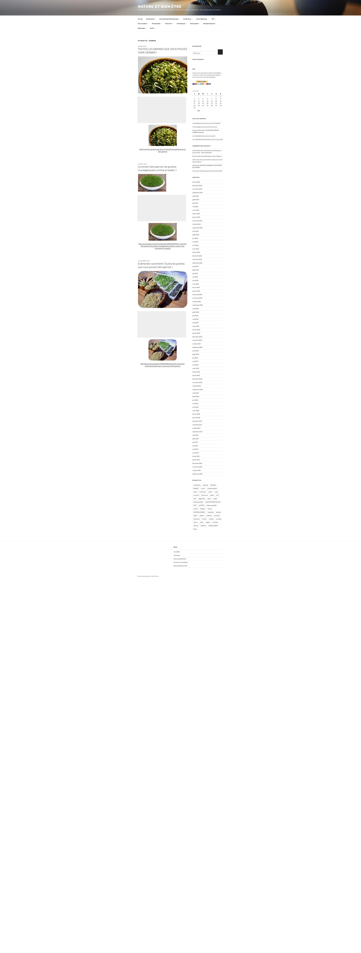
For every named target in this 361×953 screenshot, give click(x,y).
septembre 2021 (197, 263)
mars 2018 (195, 410)
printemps (196, 519)
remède (211, 519)
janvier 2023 (196, 217)
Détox (212, 495)
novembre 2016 (197, 467)
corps (216, 492)
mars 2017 (195, 453)
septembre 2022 (197, 228)
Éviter (195, 529)
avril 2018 (195, 407)
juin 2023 (195, 203)
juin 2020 (195, 315)
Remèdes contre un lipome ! (213, 156)
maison (195, 509)
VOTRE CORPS (213, 525)
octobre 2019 (196, 344)
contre (210, 492)
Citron (195, 492)
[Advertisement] (161, 110)
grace (209, 498)
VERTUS (203, 525)
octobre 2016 (196, 470)
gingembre (202, 498)
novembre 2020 (197, 298)
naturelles (211, 512)
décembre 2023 (197, 185)
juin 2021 (195, 273)
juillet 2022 (195, 234)
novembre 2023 (197, 189)
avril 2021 (195, 280)
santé (201, 522)
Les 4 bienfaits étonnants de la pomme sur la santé (207, 139)
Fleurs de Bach (142, 23)
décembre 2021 (197, 256)
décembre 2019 (197, 337)
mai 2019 (195, 361)
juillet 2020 (195, 312)
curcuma (196, 495)
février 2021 (196, 287)
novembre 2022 (197, 220)
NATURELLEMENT (199, 512)
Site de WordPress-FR (180, 566)
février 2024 (196, 182)
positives (209, 515)
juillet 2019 (195, 354)
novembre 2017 (197, 424)
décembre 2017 (197, 421)
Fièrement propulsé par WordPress (147, 576)
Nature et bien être (160, 7)
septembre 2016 (197, 474)
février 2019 (196, 372)
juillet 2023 (195, 199)
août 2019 (195, 351)
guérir (215, 498)
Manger (202, 509)
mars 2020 (195, 326)
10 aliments (197, 485)
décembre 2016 (197, 463)
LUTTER (201, 505)
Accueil (140, 19)
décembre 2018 (197, 379)
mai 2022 (195, 242)
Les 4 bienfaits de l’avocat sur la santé (203, 136)
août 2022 (195, 231)
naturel (209, 509)
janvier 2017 (196, 460)
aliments (205, 485)
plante (195, 515)
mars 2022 (195, 249)
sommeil (215, 522)
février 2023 (196, 213)
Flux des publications (180, 559)
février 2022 (196, 252)
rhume (195, 522)
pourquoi (217, 515)
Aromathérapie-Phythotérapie (168, 19)
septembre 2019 (197, 347)
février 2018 (196, 414)
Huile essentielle (198, 502)
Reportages (141, 28)
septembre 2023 (197, 192)
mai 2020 (195, 319)
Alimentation (150, 19)
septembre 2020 (197, 305)
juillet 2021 (195, 270)
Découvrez (204, 495)
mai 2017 (195, 446)
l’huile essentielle (211, 505)
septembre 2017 (197, 431)
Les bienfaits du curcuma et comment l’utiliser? (206, 123)
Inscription (177, 552)
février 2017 (196, 456)
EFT (213, 19)
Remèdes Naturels (209, 23)
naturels (218, 512)
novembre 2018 (197, 382)
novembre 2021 (197, 259)
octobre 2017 (196, 428)
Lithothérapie (181, 23)
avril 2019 (195, 365)
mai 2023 (195, 206)
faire (194, 498)
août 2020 (195, 308)
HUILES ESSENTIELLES (213, 502)
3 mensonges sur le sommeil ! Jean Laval (204, 127)
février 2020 (196, 329)
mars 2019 (195, 368)
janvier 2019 (196, 375)
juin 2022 (195, 238)
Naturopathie (194, 23)
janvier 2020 (196, 333)
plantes (202, 515)
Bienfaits (213, 485)
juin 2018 (195, 400)
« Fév (198, 110)
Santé (152, 28)
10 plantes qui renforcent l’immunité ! (211, 171)
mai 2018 (195, 403)
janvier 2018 (196, 417)
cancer (203, 488)
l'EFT (194, 505)
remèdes (218, 519)
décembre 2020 (197, 294)
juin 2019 (195, 358)
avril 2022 (195, 245)
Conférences (187, 19)
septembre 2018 (197, 389)
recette (204, 519)
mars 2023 (195, 210)
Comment (203, 492)
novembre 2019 (197, 340)
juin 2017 (195, 442)
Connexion (177, 555)
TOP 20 (195, 525)
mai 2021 (195, 277)
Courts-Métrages (201, 19)
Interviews (168, 23)
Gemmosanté (196, 150)
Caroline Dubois (212, 488)
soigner (208, 522)
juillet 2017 (195, 438)
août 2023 (195, 196)
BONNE (195, 488)
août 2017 (195, 435)
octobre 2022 (196, 224)
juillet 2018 (195, 396)
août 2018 (195, 393)
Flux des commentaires (181, 562)
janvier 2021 (196, 291)
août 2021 (195, 266)
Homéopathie (156, 23)
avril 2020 (195, 322)
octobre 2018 (196, 386)
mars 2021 (195, 284)
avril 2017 (195, 449)
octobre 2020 (196, 301)
